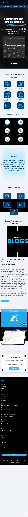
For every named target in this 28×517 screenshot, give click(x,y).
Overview (3, 384)
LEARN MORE (14, 63)
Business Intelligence (5, 400)
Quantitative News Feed (6, 407)
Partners (3, 388)
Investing (3, 398)
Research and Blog (5, 423)
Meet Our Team (4, 382)
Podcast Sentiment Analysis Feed (8, 409)
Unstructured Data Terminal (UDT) (8, 416)
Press (2, 390)
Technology (3, 386)
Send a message (12, 364)
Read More (5, 301)
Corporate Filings (4, 412)
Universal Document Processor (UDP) (9, 414)
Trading (3, 396)
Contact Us (3, 426)
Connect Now (14, 368)
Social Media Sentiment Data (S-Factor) (9, 405)
